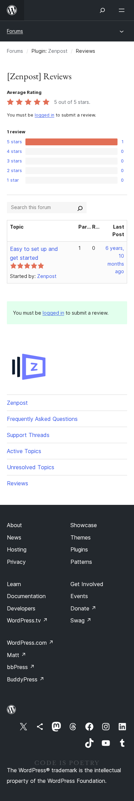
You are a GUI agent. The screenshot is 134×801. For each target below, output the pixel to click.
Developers (21, 608)
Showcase (83, 525)
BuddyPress (25, 679)
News (14, 537)
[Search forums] (80, 207)
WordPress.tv (27, 620)
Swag (80, 620)
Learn (14, 584)
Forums (15, 31)
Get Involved (86, 584)
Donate (83, 608)
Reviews (17, 483)
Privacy (16, 561)
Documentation (26, 596)
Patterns (81, 561)
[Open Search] (102, 10)
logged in (44, 115)
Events (79, 596)
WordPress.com (30, 642)
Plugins (79, 549)
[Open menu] (123, 10)
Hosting (16, 549)
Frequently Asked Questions (42, 418)
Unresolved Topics (30, 467)
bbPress (21, 667)
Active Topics (24, 451)
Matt (16, 655)
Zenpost (57, 51)
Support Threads (28, 435)
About (14, 525)
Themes (80, 537)
